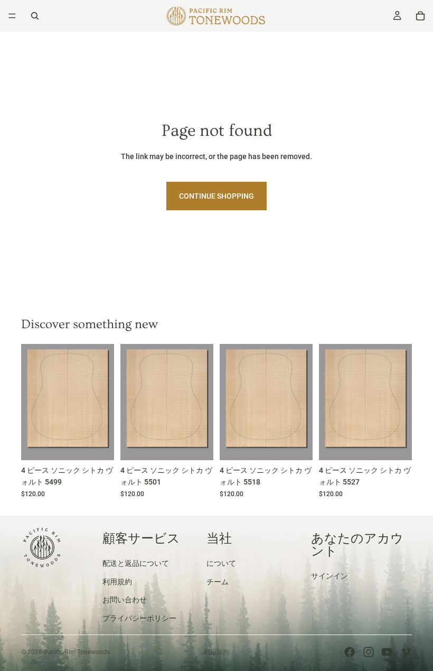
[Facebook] (349, 652)
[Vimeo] (405, 652)
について (221, 563)
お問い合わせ (124, 599)
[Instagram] (368, 652)
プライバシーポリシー (139, 617)
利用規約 (117, 581)
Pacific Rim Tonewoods (77, 652)
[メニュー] (12, 16)
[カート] (420, 15)
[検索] (34, 15)
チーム (217, 581)
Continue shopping (216, 196)
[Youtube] (387, 652)
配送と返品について (135, 563)
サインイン (329, 576)
